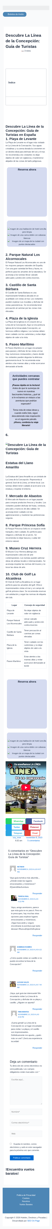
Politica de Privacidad (26, 1195)
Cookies (26, 1198)
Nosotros (26, 1201)
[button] (26, 8)
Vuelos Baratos (26, 1204)
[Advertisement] (30, 83)
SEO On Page (33, 1221)
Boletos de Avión (15, 14)
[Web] (26, 1134)
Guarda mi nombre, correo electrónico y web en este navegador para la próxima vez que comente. (26, 1147)
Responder (37, 893)
